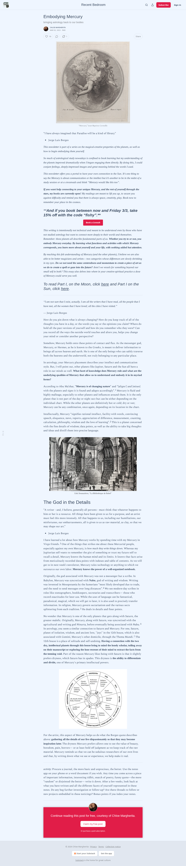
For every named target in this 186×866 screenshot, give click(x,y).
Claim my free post (93, 823)
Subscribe (163, 5)
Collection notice (113, 846)
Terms (101, 846)
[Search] (146, 5)
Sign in (177, 5)
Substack (79, 860)
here (105, 284)
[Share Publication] (152, 5)
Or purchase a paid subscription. (93, 831)
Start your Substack (86, 853)
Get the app (106, 853)
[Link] (39, 213)
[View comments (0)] (57, 36)
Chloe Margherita (58, 27)
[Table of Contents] (3, 433)
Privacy (93, 846)
